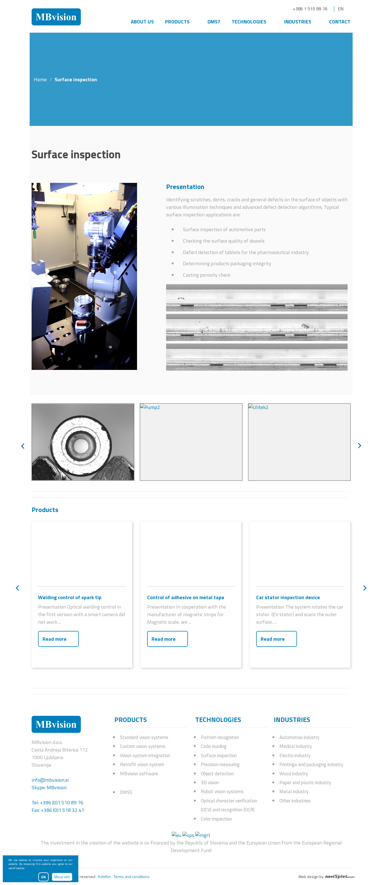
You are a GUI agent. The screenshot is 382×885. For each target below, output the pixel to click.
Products (177, 21)
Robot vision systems (222, 791)
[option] (83, 442)
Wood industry (293, 773)
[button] (22, 446)
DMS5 (126, 792)
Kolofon (104, 876)
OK (43, 877)
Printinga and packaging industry (311, 764)
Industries (297, 21)
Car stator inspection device (288, 597)
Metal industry (293, 791)
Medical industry (295, 746)
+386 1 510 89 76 (310, 8)
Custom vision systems (142, 746)
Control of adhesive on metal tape (185, 597)
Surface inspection (219, 755)
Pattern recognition (220, 737)
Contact (339, 21)
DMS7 (213, 21)
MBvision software (139, 773)
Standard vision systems (144, 737)
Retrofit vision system (142, 764)
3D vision (210, 782)
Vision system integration (145, 755)
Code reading (214, 746)
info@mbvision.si (50, 780)
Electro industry (294, 755)
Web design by (311, 876)
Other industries (295, 800)
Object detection (217, 773)
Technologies (249, 21)
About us (142, 21)
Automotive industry (299, 737)
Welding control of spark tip (70, 597)
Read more (55, 639)
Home (40, 79)
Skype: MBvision (49, 787)
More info (62, 877)
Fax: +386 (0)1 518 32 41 (58, 810)
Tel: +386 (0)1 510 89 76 (57, 802)
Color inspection (216, 818)
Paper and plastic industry (305, 782)
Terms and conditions (132, 876)
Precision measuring (220, 764)
